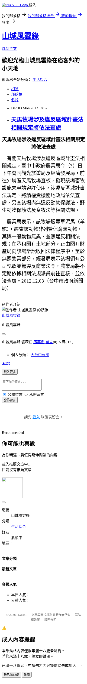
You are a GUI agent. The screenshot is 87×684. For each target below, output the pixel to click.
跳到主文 (9, 49)
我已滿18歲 (11, 675)
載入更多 (10, 372)
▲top (6, 363)
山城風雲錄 (20, 36)
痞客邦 (39, 342)
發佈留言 (10, 400)
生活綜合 (39, 80)
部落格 (16, 94)
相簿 (15, 89)
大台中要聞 (40, 355)
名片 (15, 100)
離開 (27, 675)
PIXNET (21, 614)
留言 (49, 342)
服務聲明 (50, 619)
